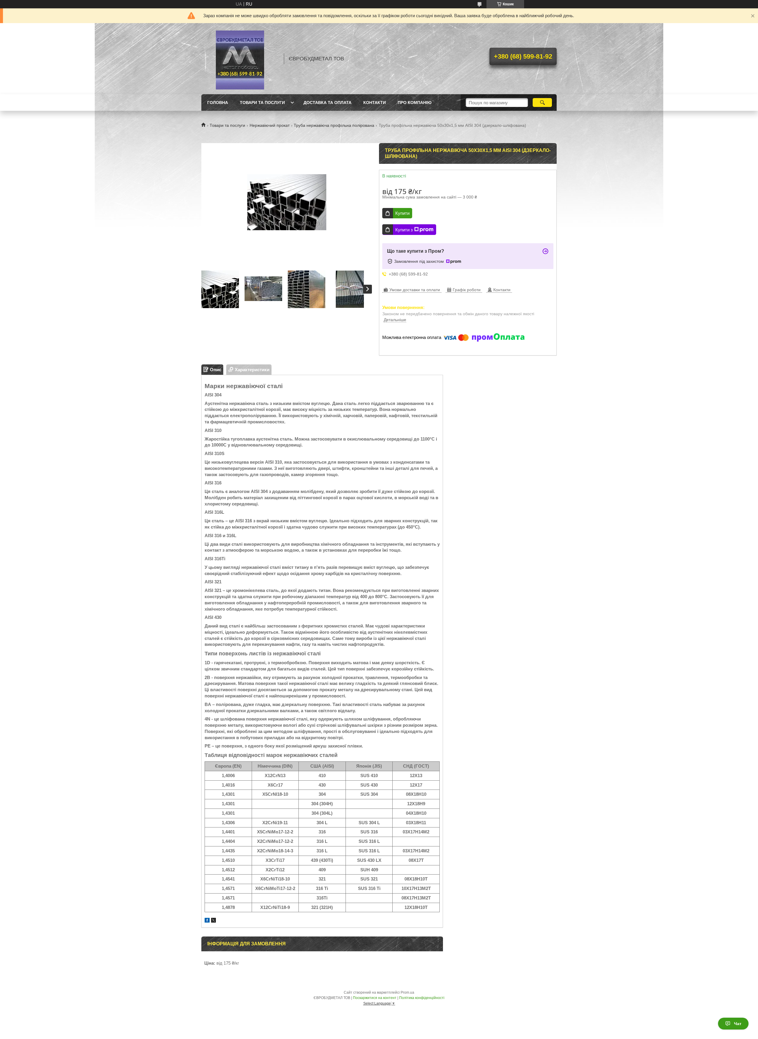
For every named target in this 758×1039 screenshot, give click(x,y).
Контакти (374, 102)
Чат (737, 1023)
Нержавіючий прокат (270, 125)
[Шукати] (542, 102)
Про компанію (414, 102)
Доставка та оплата (327, 102)
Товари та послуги (262, 102)
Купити (402, 213)
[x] (213, 920)
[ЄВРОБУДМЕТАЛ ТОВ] (239, 59)
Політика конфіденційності (421, 998)
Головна (217, 102)
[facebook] (207, 920)
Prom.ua (407, 992)
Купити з (404, 229)
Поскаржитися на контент (374, 998)
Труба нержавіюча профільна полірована (334, 125)
